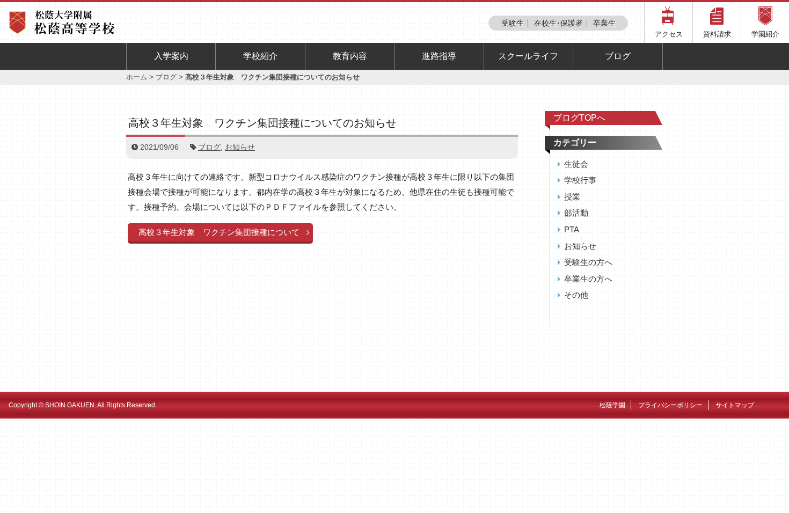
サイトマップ (734, 405)
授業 (572, 196)
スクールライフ (528, 56)
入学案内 (171, 56)
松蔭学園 (612, 405)
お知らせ (240, 147)
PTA (571, 229)
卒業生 (604, 23)
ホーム (136, 77)
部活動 (576, 212)
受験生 (512, 23)
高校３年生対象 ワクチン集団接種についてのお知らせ (262, 123)
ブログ (618, 56)
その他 (576, 294)
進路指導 (439, 56)
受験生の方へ (588, 262)
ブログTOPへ (579, 117)
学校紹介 (260, 56)
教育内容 (350, 56)
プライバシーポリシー (670, 405)
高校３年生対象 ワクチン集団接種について (218, 232)
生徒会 (576, 163)
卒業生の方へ (588, 278)
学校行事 (580, 180)
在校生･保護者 (558, 23)
